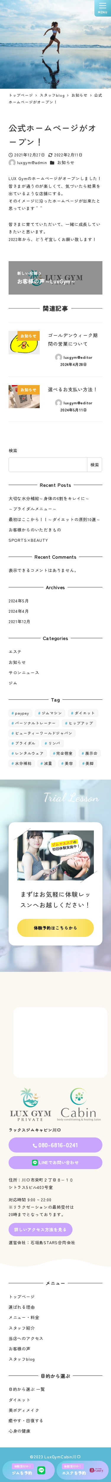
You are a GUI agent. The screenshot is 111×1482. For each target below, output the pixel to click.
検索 (13, 450)
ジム (13, 683)
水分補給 (23, 763)
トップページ (22, 1297)
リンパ (54, 743)
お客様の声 (19, 1349)
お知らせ (66, 162)
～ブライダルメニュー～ (33, 509)
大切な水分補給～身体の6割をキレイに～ (49, 498)
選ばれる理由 (22, 1307)
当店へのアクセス (26, 1338)
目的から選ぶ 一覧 (27, 1389)
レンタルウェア (29, 753)
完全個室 (64, 753)
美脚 (90, 763)
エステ (15, 651)
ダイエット (85, 713)
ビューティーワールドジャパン (43, 733)
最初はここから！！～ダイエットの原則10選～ (55, 519)
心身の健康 (19, 1431)
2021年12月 (19, 621)
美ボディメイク (24, 1410)
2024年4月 (19, 611)
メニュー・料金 (24, 1317)
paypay (22, 713)
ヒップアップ (81, 723)
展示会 (91, 753)
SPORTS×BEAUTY (28, 540)
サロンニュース (24, 672)
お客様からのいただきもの (35, 530)
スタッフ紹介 (22, 1328)
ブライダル (25, 743)
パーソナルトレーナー (35, 723)
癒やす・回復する (26, 1420)
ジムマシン (52, 713)
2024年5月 (19, 601)
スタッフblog (22, 1359)
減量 (48, 763)
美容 (69, 763)
